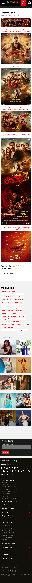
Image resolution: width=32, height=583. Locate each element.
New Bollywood (8, 480)
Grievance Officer (8, 567)
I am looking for (7, 444)
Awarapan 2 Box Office (7, 308)
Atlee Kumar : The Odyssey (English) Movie (12, 324)
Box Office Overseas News (8, 534)
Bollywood (9, 551)
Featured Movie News (7, 527)
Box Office (8, 508)
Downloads (7, 558)
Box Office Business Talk (8, 532)
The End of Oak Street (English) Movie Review (12, 294)
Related (4, 337)
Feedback (21, 566)
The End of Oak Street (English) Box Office (11, 305)
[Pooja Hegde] (23, 382)
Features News (18, 310)
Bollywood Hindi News (7, 541)
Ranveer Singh (26, 31)
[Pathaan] (23, 400)
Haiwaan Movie (6, 493)
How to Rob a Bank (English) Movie (10, 489)
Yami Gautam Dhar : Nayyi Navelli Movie (11, 327)
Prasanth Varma (15, 321)
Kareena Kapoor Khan (16, 30)
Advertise (8, 566)
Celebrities (11, 464)
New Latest (7, 547)
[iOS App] (15, 571)
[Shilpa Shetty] (8, 400)
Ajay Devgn (26, 30)
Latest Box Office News (8, 528)
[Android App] (12, 571)
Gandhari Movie (6, 488)
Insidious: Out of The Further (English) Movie (12, 299)
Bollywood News (18, 308)
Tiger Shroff (6, 30)
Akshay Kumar (17, 31)
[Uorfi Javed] (23, 347)
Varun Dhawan (5, 321)
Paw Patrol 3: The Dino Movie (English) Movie (12, 296)
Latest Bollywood (8, 523)
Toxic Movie (5, 484)
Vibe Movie (5, 496)
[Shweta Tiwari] (8, 347)
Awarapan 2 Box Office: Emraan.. (9, 313)
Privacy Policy (15, 566)
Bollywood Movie (9, 501)
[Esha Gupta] (23, 418)
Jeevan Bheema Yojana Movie (9, 486)
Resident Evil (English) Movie (9, 498)
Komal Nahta (22, 316)
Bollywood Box (8, 516)
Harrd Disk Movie (6, 302)
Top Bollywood (8, 543)
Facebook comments (7, 273)
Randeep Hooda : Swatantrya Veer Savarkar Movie (13, 319)
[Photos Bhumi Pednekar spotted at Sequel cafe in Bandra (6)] (8, 418)
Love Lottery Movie (6, 495)
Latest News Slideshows (8, 535)
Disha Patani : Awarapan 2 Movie (19, 330)
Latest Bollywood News (7, 310)
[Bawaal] (8, 382)
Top (5, 512)
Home (2, 566)
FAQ (15, 567)
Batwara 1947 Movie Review (8, 291)
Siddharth (26, 324)
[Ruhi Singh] (23, 365)
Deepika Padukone (7, 31)
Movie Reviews (5, 539)
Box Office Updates (7, 530)
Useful (5, 554)
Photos (9, 337)
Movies (3, 464)
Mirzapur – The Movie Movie (9, 491)
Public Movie (8, 505)
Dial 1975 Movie (6, 483)
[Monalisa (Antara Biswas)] (8, 365)
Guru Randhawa (5, 330)
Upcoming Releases (7, 537)
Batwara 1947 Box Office (18, 302)
